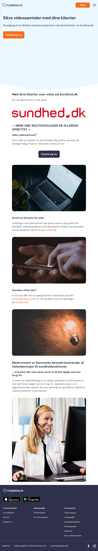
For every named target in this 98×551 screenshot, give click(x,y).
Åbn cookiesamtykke (72, 535)
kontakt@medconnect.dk (25, 298)
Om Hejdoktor (9, 513)
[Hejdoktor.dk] (12, 5)
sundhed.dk (21, 302)
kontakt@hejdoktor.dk (59, 546)
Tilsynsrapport (70, 513)
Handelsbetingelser (72, 522)
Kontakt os (7, 522)
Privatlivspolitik (70, 526)
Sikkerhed (68, 531)
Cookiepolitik (69, 517)
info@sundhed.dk (46, 230)
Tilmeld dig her (49, 154)
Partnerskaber (39, 513)
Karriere (6, 517)
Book (82, 5)
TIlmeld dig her (13, 34)
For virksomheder (41, 517)
